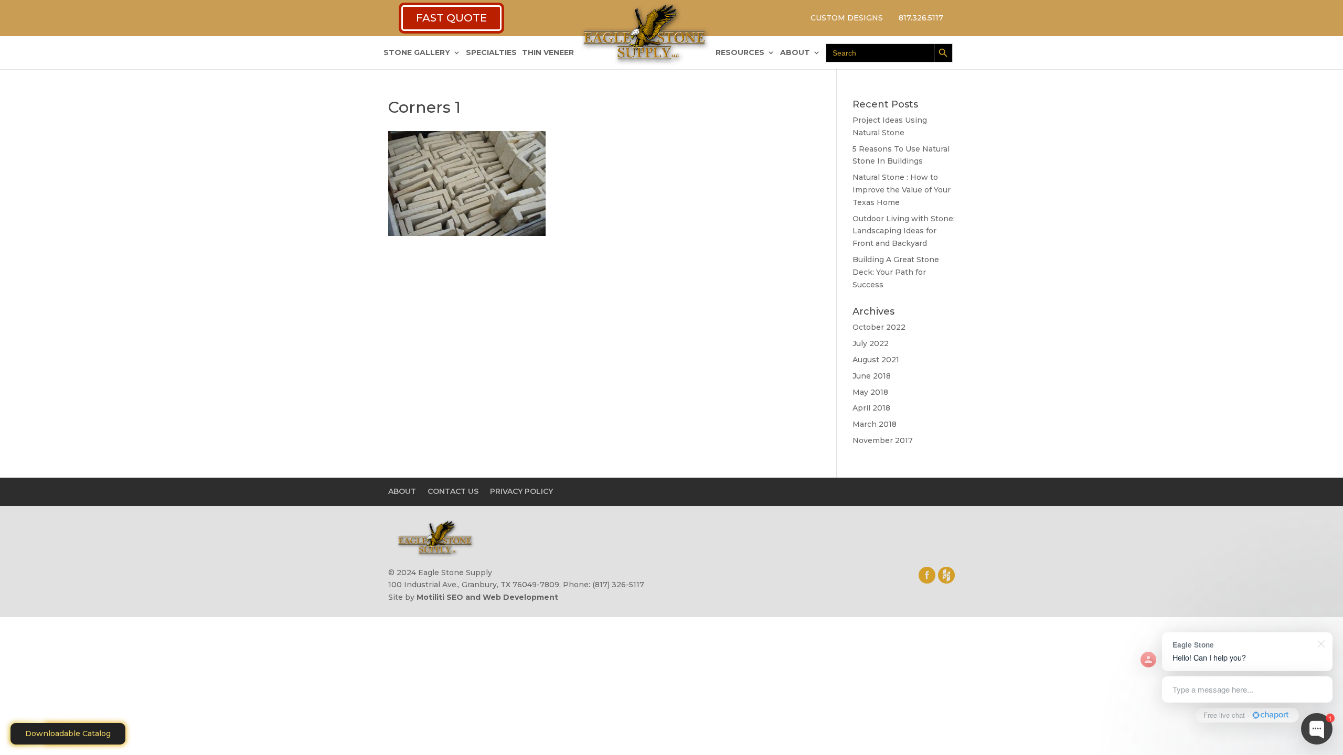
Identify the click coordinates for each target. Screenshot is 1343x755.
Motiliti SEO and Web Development (487, 597)
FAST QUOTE (451, 18)
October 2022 (878, 327)
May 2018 (870, 392)
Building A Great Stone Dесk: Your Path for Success (895, 272)
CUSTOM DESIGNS (847, 18)
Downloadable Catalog (68, 733)
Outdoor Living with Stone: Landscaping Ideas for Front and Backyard (903, 231)
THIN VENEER (548, 53)
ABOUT (795, 53)
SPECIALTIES (491, 53)
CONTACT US (453, 491)
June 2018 (871, 376)
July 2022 (870, 343)
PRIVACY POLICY (521, 491)
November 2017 (882, 440)
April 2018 (871, 408)
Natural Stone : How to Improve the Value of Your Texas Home (901, 189)
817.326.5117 (921, 18)
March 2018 (874, 424)
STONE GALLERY (416, 53)
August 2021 (875, 359)
